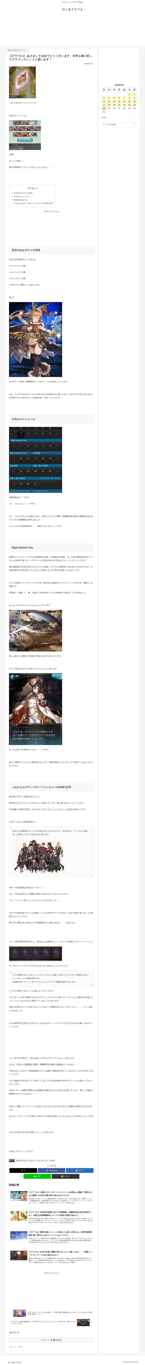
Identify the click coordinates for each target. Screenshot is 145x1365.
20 (119, 105)
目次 (29, 188)
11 (109, 101)
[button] (65, 1176)
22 (129, 105)
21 (124, 105)
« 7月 (103, 117)
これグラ (46, 1160)
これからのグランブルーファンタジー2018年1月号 (33, 203)
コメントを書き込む (51, 1340)
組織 (53, 1160)
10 (104, 101)
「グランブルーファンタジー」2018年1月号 (58, 809)
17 (104, 105)
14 (124, 101)
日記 (12, 1160)
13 (119, 101)
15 (129, 101)
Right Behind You (20, 200)
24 (104, 108)
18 (109, 105)
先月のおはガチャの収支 (23, 193)
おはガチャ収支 (35, 1160)
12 (114, 101)
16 (134, 101)
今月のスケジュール (21, 196)
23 (134, 105)
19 (114, 105)
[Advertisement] (72, 31)
